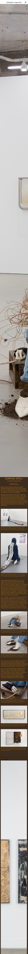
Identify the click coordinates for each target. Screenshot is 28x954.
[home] (14, 2)
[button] (25, 2)
